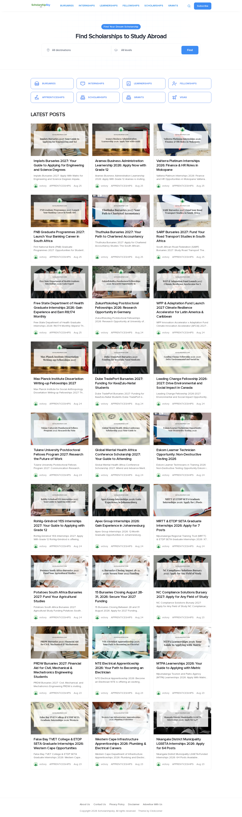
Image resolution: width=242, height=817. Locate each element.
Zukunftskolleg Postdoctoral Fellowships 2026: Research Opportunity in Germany (117, 307)
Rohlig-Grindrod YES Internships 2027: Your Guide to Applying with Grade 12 (59, 525)
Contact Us (100, 804)
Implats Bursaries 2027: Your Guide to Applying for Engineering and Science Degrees (59, 165)
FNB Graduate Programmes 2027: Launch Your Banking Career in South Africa (59, 236)
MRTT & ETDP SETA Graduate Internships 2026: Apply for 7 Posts (178, 525)
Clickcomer (156, 811)
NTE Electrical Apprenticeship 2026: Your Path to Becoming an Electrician (119, 668)
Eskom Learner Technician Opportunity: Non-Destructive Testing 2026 (178, 454)
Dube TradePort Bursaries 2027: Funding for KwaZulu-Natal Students (119, 383)
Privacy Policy (117, 804)
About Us (85, 804)
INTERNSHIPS (87, 5)
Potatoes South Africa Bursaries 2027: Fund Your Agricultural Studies (58, 597)
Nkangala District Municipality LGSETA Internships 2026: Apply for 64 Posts (180, 744)
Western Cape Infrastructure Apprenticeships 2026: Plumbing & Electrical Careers (120, 744)
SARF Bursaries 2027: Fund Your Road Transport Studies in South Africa (180, 236)
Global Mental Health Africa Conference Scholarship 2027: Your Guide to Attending (118, 454)
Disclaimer (133, 804)
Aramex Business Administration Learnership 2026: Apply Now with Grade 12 (120, 165)
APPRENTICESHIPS (60, 186)
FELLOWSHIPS (131, 5)
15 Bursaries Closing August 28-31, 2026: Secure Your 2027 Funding (119, 597)
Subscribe (202, 6)
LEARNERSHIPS (109, 5)
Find (190, 50)
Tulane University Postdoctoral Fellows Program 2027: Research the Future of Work (58, 454)
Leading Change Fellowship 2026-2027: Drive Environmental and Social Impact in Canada (182, 383)
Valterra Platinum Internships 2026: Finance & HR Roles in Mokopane (178, 165)
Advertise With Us (152, 804)
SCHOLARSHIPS (153, 5)
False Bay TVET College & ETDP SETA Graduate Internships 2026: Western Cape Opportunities (59, 744)
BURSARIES (67, 5)
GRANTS (173, 5)
